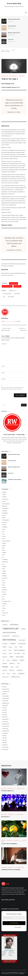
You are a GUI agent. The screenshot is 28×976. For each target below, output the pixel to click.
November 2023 (6, 698)
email (15, 960)
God (4, 296)
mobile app (6, 961)
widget (13, 961)
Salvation (4, 594)
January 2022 (5, 749)
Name (3, 366)
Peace (18, 663)
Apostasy (4, 492)
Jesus (4, 554)
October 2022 (5, 728)
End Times (5, 522)
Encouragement (6, 520)
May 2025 (5, 686)
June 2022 (5, 737)
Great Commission (6, 540)
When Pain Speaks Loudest (14, 19)
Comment (4, 343)
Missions (4, 571)
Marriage (4, 566)
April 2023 (5, 714)
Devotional (22, 76)
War (3, 610)
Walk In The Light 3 (6, 329)
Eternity (4, 524)
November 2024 (6, 691)
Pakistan (12, 950)
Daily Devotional (13, 76)
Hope (4, 550)
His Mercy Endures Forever (14, 32)
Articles (4, 494)
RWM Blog (4, 318)
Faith (4, 529)
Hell (3, 547)
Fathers (10, 647)
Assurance (5, 496)
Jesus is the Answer (12, 26)
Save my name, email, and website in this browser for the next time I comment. (12, 388)
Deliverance (5, 506)
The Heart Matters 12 (7, 790)
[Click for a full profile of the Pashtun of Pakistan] (9, 948)
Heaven (4, 545)
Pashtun (6, 950)
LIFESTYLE (5, 561)
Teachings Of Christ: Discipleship (10, 869)
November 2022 (6, 726)
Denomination (5, 508)
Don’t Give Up (23, 329)
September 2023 (6, 703)
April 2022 (5, 742)
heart (10, 653)
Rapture (4, 587)
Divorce (4, 515)
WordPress (22, 973)
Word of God (5, 612)
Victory (4, 608)
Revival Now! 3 (5, 816)
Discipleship (5, 513)
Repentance (5, 589)
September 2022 (6, 730)
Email (3, 372)
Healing (4, 543)
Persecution (5, 578)
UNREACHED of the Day (9, 935)
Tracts (4, 606)
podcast (9, 961)
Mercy (4, 568)
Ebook (4, 517)
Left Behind (5, 559)
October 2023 (5, 700)
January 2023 (5, 721)
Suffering (4, 603)
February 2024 (5, 696)
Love (4, 564)
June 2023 (5, 710)
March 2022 (5, 744)
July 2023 (4, 707)
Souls (8, 673)
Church (4, 501)
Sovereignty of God (7, 601)
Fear (3, 531)
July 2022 (4, 735)
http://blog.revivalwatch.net (8, 321)
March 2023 (5, 717)
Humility (4, 552)
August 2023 (5, 705)
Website (3, 379)
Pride (4, 585)
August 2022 (5, 733)
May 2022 (5, 740)
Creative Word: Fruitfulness (9, 843)
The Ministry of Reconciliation (14, 479)
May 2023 (5, 712)
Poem (4, 580)
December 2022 (6, 724)
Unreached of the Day (8, 960)
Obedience (5, 575)
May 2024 (5, 693)
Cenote (6, 973)
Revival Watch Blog (14, 3)
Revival (4, 592)
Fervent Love (11, 39)
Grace (4, 538)
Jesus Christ (11, 296)
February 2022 (5, 747)
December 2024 (6, 689)
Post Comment (20, 395)
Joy (3, 557)
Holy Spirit (17, 653)
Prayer (4, 582)
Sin (3, 596)
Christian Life (4, 76)
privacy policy (18, 927)
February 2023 (5, 719)
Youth (4, 615)
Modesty (4, 573)
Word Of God (15, 676)
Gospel (4, 536)
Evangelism (5, 527)
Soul (3, 599)
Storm (14, 673)
